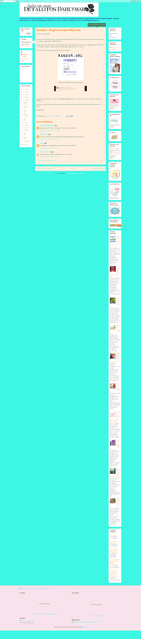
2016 (24, 92)
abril (24, 130)
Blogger (84, 627)
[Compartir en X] (69, 116)
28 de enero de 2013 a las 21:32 (50, 131)
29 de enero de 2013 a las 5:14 (49, 157)
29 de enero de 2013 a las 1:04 (49, 148)
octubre (25, 110)
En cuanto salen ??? (113, 542)
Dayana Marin (25, 55)
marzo (24, 133)
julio (23, 123)
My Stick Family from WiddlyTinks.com (44, 614)
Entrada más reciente (45, 168)
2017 (24, 89)
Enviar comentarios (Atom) (75, 173)
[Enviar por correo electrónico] (66, 116)
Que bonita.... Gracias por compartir (114, 550)
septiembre (25, 115)
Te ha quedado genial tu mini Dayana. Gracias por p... (115, 563)
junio (24, 125)
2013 (24, 100)
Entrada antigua (98, 168)
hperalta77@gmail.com (47, 126)
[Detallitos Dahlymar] (110, 35)
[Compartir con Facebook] (71, 116)
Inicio (73, 168)
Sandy (42, 143)
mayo (24, 128)
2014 (24, 97)
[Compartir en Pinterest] (72, 116)
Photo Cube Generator (96, 616)
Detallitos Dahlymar (114, 33)
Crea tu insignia (113, 37)
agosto (24, 119)
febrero (24, 137)
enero (24, 141)
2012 (24, 144)
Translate (27, 46)
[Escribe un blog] (68, 116)
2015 (24, 95)
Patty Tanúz (44, 134)
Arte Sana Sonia (45, 152)
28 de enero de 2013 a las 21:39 (50, 139)
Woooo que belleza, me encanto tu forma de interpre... (113, 574)
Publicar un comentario (46, 161)
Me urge (112, 535)
